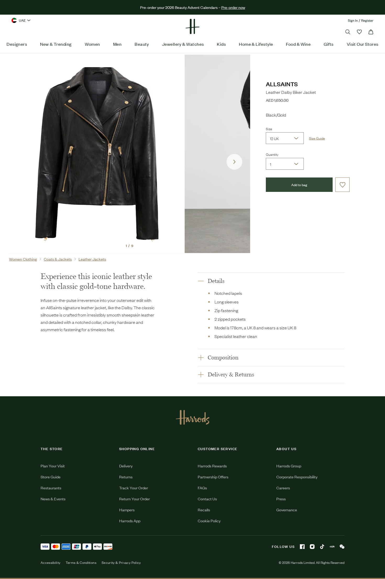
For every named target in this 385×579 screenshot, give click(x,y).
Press (281, 498)
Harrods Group (288, 465)
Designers (17, 44)
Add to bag (299, 184)
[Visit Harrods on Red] (332, 546)
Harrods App (129, 520)
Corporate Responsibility (296, 476)
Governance (286, 509)
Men (117, 44)
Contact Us (207, 498)
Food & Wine (298, 44)
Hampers (127, 509)
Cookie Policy (209, 520)
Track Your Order (133, 487)
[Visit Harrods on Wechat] (342, 546)
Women (92, 44)
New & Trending (56, 44)
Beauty (142, 44)
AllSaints (282, 84)
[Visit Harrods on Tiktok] (322, 546)
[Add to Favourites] (342, 184)
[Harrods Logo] (193, 417)
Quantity (272, 154)
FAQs (202, 487)
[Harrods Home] (192, 26)
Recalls (204, 509)
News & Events (53, 498)
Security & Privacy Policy (121, 562)
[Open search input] (348, 32)
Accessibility (50, 562)
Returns (126, 476)
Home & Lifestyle (256, 44)
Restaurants (51, 487)
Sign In (353, 20)
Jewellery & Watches (183, 44)
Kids (221, 44)
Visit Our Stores (362, 44)
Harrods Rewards (212, 465)
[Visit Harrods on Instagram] (312, 546)
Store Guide (50, 476)
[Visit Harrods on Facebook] (302, 546)
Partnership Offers (213, 476)
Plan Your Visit (53, 465)
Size (269, 128)
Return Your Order (134, 498)
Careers (283, 487)
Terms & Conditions (81, 562)
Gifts (328, 44)
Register (367, 20)
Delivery (126, 465)
